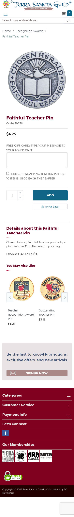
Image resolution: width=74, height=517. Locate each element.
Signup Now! (37, 373)
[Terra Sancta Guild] (37, 5)
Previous (10, 297)
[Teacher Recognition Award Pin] (22, 302)
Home (6, 31)
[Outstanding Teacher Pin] (52, 302)
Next (64, 297)
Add (50, 195)
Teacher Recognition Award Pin (21, 314)
